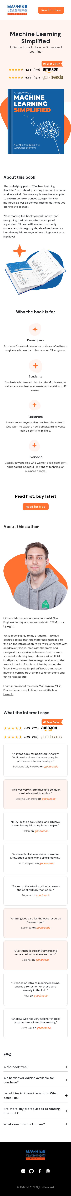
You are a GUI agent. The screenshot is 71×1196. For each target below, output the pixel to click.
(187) (37, 78)
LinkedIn (8, 694)
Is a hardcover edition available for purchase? (28, 1080)
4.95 (28, 77)
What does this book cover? (24, 1124)
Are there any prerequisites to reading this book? (31, 1111)
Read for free (51, 10)
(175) (37, 69)
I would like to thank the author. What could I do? (30, 1095)
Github (49, 690)
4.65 (28, 69)
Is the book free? (15, 1067)
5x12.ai (39, 686)
